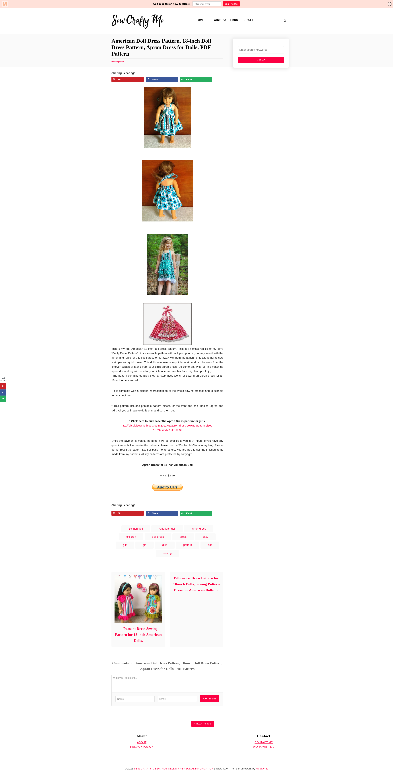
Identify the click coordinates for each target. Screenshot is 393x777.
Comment (209, 698)
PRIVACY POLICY (141, 746)
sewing (167, 553)
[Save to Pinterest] (3, 386)
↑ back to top (202, 723)
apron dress (198, 528)
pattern (187, 544)
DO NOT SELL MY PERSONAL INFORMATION (185, 768)
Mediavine (262, 768)
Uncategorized (117, 62)
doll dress (158, 536)
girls (164, 544)
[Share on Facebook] (3, 392)
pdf (210, 544)
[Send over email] (3, 399)
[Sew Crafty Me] (138, 20)
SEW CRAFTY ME (145, 768)
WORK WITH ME (263, 746)
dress (183, 536)
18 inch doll (136, 528)
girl (144, 544)
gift (125, 544)
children (131, 536)
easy (205, 536)
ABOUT (141, 742)
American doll (167, 528)
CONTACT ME (264, 742)
